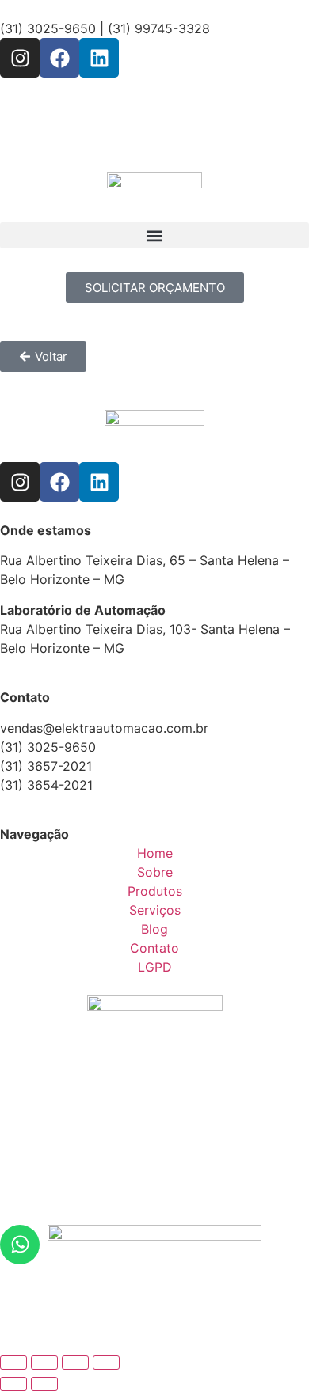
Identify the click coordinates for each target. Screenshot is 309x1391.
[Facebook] (59, 58)
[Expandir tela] (44, 1362)
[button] (154, 235)
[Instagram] (20, 58)
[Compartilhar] (75, 1362)
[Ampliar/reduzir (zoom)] (13, 1362)
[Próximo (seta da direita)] (44, 1384)
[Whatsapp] (20, 1244)
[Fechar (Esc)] (106, 1362)
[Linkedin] (99, 58)
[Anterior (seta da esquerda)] (13, 1384)
